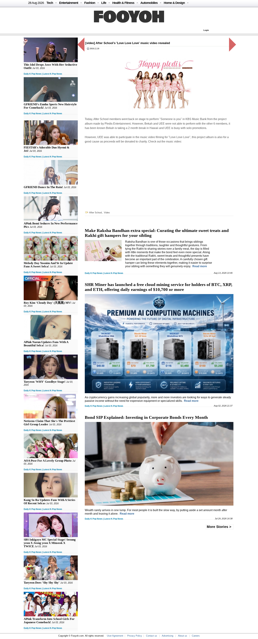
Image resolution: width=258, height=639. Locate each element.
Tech (50, 3)
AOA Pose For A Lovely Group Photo (48, 460)
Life (103, 3)
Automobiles (149, 3)
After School (95, 212)
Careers (196, 635)
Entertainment (68, 3)
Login (206, 30)
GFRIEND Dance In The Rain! (43, 187)
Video (107, 212)
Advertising (167, 635)
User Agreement (115, 635)
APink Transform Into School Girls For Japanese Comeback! (49, 620)
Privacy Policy (134, 635)
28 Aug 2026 (36, 3)
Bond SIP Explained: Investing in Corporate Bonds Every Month (146, 417)
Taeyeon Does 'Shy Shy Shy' (41, 582)
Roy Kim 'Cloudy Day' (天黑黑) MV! (47, 302)
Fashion (89, 3)
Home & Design (174, 3)
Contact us (151, 635)
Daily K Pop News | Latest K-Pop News (43, 74)
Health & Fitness (123, 3)
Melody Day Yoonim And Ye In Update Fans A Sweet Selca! (48, 264)
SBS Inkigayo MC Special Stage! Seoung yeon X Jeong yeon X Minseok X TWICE (50, 543)
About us (182, 635)
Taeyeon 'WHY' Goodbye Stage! (44, 381)
